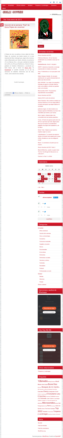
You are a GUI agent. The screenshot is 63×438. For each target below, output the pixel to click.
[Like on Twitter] (45, 207)
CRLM (56, 391)
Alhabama (53, 381)
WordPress (46, 436)
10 (42, 176)
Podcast (41, 268)
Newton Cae (44, 405)
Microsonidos (48, 403)
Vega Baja (50, 414)
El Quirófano (42, 396)
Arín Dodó (45, 384)
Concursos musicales (45, 241)
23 (39, 181)
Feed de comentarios (43, 428)
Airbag (49, 381)
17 (42, 178)
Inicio (3, 5)
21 (55, 178)
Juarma (39, 400)
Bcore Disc (28, 68)
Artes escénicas (43, 230)
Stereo (43, 408)
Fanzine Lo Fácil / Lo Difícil (45, 156)
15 (59, 176)
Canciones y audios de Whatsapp (46, 389)
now (43, 203)
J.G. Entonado (42, 398)
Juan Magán (57, 398)
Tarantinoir (54, 5)
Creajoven (52, 391)
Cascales (40, 391)
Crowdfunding (43, 394)
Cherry (45, 391)
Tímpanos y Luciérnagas (41, 5)
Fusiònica (52, 396)
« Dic (39, 187)
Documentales (43, 249)
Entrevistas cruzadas (44, 257)
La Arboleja (43, 400)
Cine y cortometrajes (44, 236)
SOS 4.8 (57, 406)
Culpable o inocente (44, 244)
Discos (41, 246)
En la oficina (42, 252)
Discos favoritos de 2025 (44, 55)
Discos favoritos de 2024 (44, 95)
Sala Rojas (53, 405)
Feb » (42, 187)
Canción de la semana (45, 233)
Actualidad (11, 5)
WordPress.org (42, 431)
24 (42, 181)
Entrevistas (42, 255)
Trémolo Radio (50, 411)
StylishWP (58, 436)
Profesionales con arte (45, 271)
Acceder (40, 423)
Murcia (56, 403)
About (4, 8)
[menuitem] (4, 5)
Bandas (41, 276)
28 (55, 181)
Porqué (41, 282)
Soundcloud (8, 70)
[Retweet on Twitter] (42, 207)
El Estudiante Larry (53, 394)
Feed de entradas (42, 425)
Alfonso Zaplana (18, 93)
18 (45, 178)
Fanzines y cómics (44, 260)
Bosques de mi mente (50, 387)
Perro (49, 406)
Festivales (42, 263)
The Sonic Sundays (50, 408)
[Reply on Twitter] (39, 207)
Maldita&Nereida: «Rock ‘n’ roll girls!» (47, 64)
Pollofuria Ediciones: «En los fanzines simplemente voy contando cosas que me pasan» (48, 59)
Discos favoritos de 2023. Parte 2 (46, 147)
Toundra (45, 411)
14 (55, 176)
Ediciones (41, 279)
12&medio (43, 381)
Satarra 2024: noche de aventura (46, 98)
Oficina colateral (21, 5)
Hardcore (57, 396)
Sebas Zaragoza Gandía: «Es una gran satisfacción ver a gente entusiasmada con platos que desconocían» (49, 78)
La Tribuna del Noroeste (50, 400)
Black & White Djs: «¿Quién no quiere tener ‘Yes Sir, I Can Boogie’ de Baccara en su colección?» (48, 151)
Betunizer (39, 387)
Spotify (39, 408)
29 (59, 181)
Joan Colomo (50, 398)
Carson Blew (54, 389)
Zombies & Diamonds (56, 414)
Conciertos (42, 238)
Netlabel (30, 5)
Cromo (39, 394)
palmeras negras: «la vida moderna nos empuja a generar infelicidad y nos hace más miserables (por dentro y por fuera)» (49, 110)
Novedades (42, 265)
